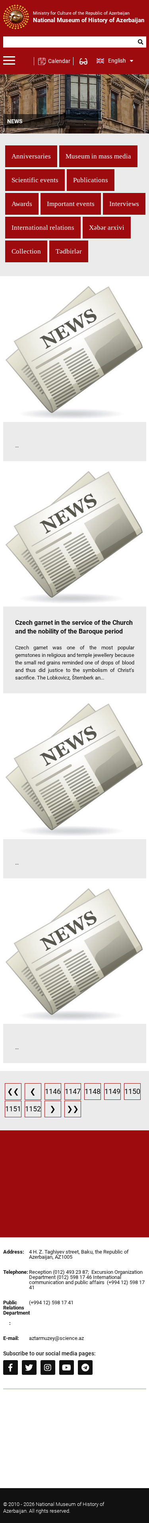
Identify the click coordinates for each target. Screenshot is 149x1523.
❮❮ (13, 1091)
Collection (26, 251)
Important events (71, 204)
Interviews (124, 204)
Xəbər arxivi (106, 227)
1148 (93, 1091)
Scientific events (35, 180)
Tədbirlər (69, 251)
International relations (43, 227)
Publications (90, 180)
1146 (53, 1091)
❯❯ (73, 1109)
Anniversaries (31, 156)
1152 (33, 1109)
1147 (73, 1091)
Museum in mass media (98, 156)
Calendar (59, 61)
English (117, 60)
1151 (13, 1109)
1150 (132, 1091)
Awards (22, 204)
